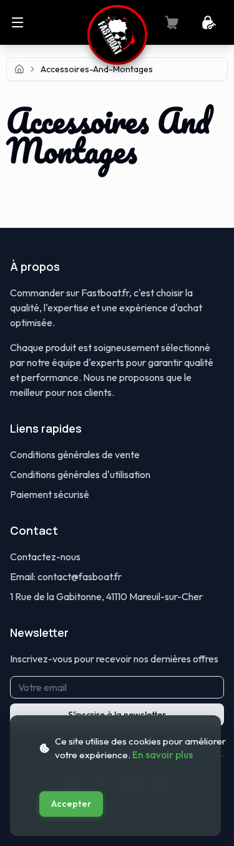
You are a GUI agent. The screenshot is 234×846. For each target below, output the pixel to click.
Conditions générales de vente (75, 454)
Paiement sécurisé (49, 494)
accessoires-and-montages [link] (97, 69)
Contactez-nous (45, 556)
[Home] (19, 69)
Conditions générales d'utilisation (80, 474)
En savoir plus (162, 755)
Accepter (71, 803)
